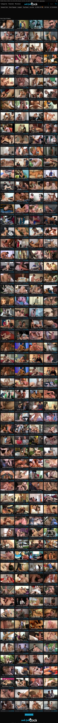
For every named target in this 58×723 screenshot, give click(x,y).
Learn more (42, 1)
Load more (29, 714)
